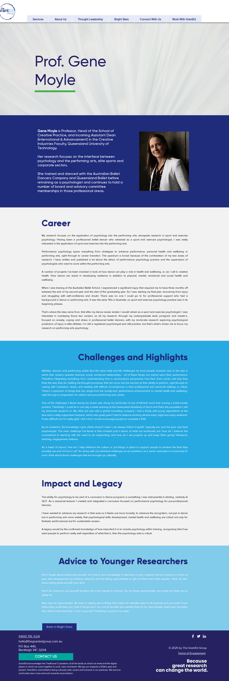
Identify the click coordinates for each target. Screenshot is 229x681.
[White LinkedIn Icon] (204, 636)
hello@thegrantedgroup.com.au (40, 641)
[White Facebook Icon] (193, 636)
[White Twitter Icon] (198, 636)
